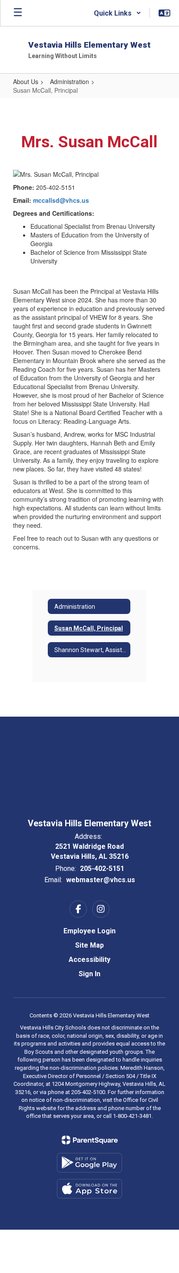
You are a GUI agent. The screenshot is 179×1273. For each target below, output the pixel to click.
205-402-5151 (102, 868)
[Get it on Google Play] (89, 1162)
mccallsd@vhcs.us (61, 200)
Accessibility (89, 959)
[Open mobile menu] (17, 13)
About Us (25, 81)
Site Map (89, 945)
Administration (69, 81)
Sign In (89, 974)
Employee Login (89, 931)
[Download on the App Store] (89, 1188)
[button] (117, 13)
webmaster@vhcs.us (100, 880)
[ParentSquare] (90, 1139)
